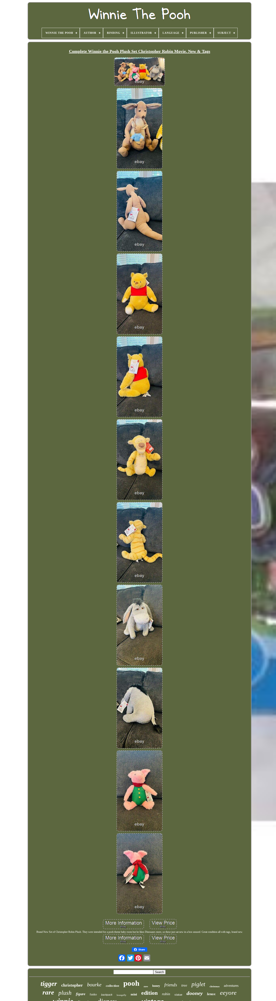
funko (93, 994)
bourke (94, 984)
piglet (198, 984)
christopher (72, 985)
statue (178, 994)
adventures (231, 985)
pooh (131, 983)
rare (48, 992)
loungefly (121, 995)
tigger (49, 983)
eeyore (228, 992)
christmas (215, 986)
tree (184, 985)
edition (149, 993)
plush (65, 993)
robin (166, 994)
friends (170, 984)
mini (134, 994)
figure (80, 994)
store (146, 986)
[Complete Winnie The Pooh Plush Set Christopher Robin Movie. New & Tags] (139, 72)
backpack (106, 994)
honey (156, 985)
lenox (211, 994)
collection (112, 985)
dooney (195, 993)
